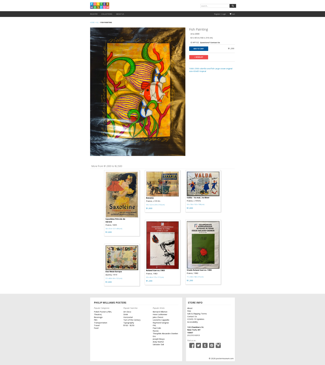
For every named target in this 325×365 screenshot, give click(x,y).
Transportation (100, 322)
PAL (154, 325)
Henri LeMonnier (160, 314)
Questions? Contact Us (210, 42)
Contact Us (192, 316)
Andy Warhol (158, 341)
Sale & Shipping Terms (197, 313)
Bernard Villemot (160, 311)
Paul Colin (157, 328)
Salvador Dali (158, 344)
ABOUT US (120, 14)
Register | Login (220, 14)
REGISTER (94, 14)
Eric (154, 336)
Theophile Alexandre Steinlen (165, 333)
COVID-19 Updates (195, 319)
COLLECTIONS (106, 14)
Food (96, 328)
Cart (233, 14)
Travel (97, 325)
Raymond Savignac (161, 322)
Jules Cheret (158, 317)
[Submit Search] (232, 6)
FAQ (189, 311)
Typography (128, 322)
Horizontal (128, 317)
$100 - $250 (128, 325)
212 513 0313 (193, 335)
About (189, 308)
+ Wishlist (198, 57)
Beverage (98, 317)
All (97, 22)
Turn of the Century (132, 320)
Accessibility (192, 322)
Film (95, 320)
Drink (125, 314)
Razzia (155, 330)
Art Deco (127, 311)
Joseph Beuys (159, 339)
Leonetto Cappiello (161, 320)
